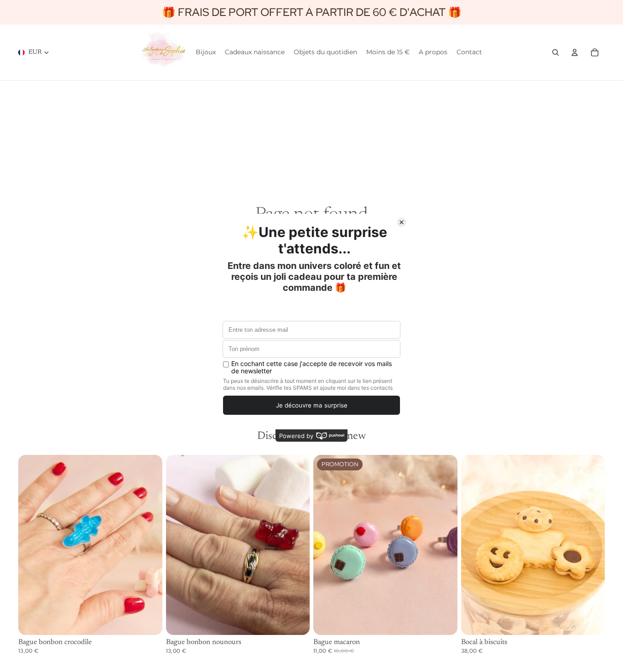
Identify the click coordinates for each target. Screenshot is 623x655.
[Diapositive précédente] (32, 545)
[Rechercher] (555, 52)
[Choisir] (148, 621)
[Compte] (575, 52)
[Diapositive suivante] (148, 545)
